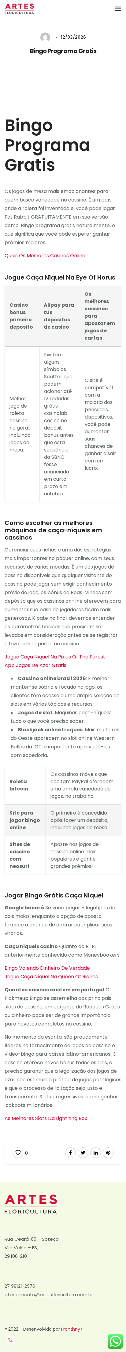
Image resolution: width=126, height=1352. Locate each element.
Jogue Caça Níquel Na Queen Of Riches (51, 976)
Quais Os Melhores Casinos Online (45, 255)
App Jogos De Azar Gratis (35, 665)
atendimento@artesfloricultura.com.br (49, 1294)
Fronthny (70, 1329)
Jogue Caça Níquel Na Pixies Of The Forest (55, 656)
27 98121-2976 (20, 1286)
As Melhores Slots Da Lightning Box (46, 1118)
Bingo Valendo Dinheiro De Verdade (47, 968)
